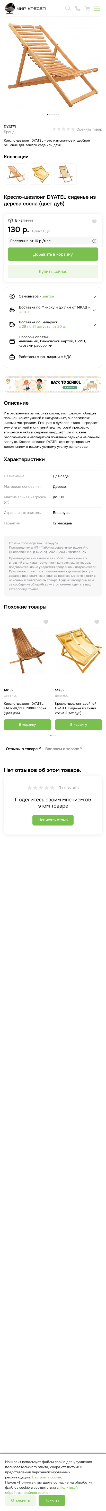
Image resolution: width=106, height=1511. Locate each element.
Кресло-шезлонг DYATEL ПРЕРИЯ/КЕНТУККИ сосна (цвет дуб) (25, 708)
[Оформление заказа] (87, 8)
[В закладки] (45, 622)
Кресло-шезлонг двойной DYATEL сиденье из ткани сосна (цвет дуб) (75, 708)
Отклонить (20, 1500)
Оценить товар (89, 129)
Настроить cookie (46, 1477)
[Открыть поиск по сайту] (68, 8)
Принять (52, 1500)
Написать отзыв (53, 819)
